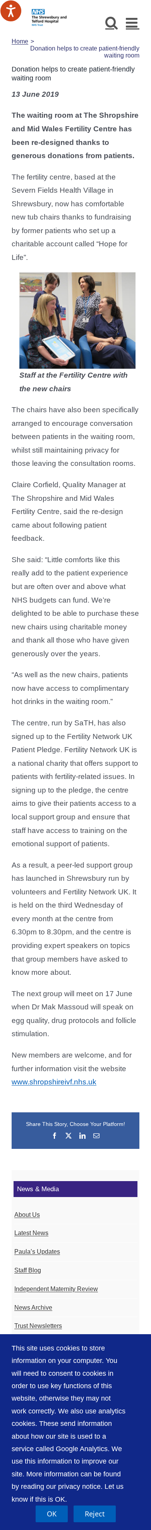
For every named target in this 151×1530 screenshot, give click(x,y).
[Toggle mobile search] (111, 22)
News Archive (33, 1307)
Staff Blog (27, 1270)
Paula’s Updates (37, 1251)
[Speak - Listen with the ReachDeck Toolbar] (10, 10)
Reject (95, 1513)
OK (52, 1513)
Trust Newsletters (38, 1326)
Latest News (31, 1233)
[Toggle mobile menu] (132, 22)
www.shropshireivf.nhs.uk (54, 1082)
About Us (27, 1214)
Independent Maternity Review (56, 1289)
